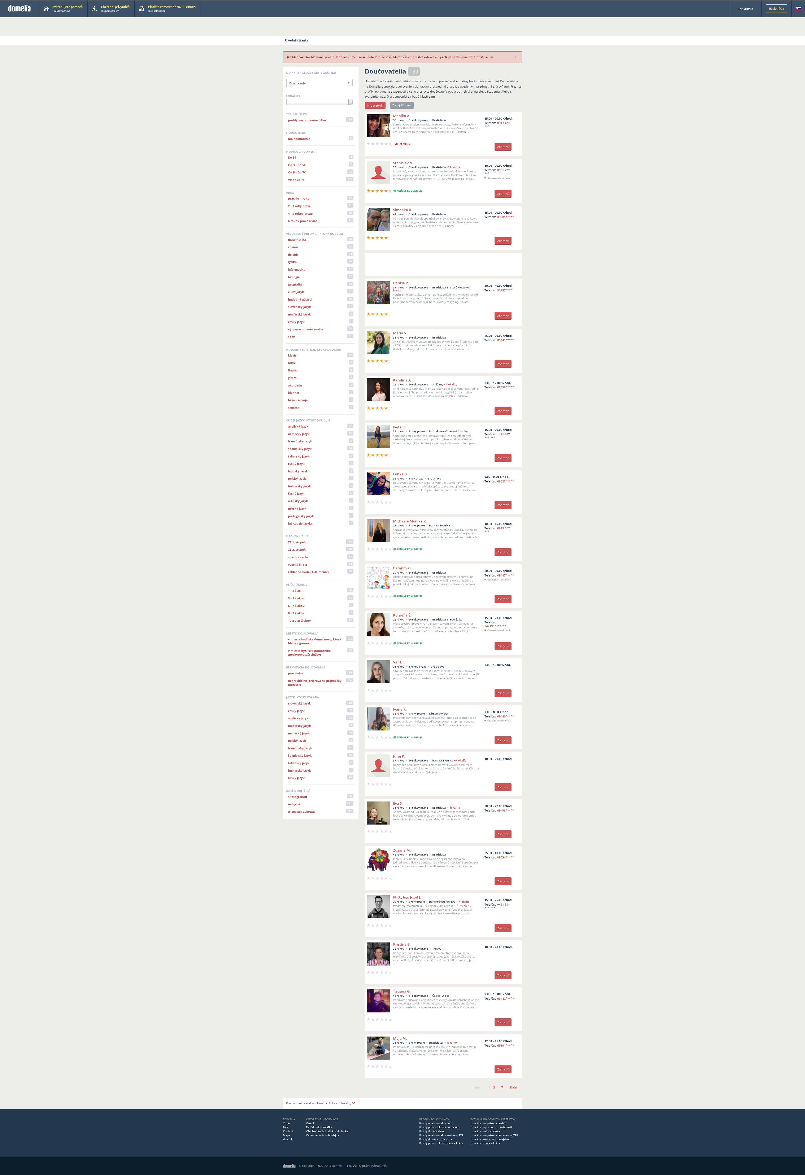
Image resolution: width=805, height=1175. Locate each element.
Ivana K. (400, 709)
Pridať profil (375, 105)
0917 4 (497, 124)
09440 (505, 716)
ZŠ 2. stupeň (297, 550)
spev (291, 337)
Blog (285, 1127)
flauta (292, 370)
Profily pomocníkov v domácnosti (440, 1127)
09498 (505, 387)
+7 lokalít (463, 902)
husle (292, 363)
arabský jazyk (298, 501)
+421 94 (497, 436)
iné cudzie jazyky (300, 523)
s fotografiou (297, 797)
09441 (505, 340)
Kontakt (288, 1131)
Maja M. (400, 1038)
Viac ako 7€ (296, 180)
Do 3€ (292, 157)
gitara (292, 378)
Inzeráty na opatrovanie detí (488, 1123)
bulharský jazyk (299, 486)
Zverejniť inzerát (402, 105)
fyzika (292, 262)
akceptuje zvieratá (301, 812)
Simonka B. (402, 209)
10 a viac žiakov (299, 621)
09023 (505, 481)
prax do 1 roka (298, 198)
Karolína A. (402, 380)
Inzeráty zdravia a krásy (485, 1143)
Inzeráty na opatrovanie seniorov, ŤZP (494, 1135)
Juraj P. (399, 756)
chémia (293, 247)
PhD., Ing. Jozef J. (407, 897)
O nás (286, 1123)
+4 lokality (450, 1042)
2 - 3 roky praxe (299, 206)
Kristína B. (402, 944)
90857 (504, 290)
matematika (297, 240)
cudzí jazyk (296, 292)
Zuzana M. (402, 850)
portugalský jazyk (301, 516)
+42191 (495, 626)
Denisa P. (401, 283)
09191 (505, 1045)
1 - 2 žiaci (294, 591)
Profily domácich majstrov (435, 1139)
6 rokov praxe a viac (302, 221)
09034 (505, 857)
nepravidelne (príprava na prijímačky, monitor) (315, 683)
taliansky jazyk (299, 456)
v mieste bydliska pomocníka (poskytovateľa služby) (309, 653)
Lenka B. (400, 474)
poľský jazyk (297, 479)
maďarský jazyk (299, 314)
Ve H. (397, 662)
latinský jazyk (298, 471)
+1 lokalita (453, 807)
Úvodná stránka (296, 40)
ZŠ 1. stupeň (297, 542)
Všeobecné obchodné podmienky (327, 1131)
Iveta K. (399, 427)
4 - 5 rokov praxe (300, 214)
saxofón (294, 408)
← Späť (476, 1087)
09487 (505, 575)
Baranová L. (403, 568)
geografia (295, 284)
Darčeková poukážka (319, 1127)
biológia (294, 277)
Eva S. (398, 803)
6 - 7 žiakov (296, 606)
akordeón (295, 385)
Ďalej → (515, 1087)
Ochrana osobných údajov (322, 1135)
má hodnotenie (299, 139)
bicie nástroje (298, 400)
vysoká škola (297, 565)
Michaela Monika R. (410, 521)
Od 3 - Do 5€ (297, 165)
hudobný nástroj (300, 299)
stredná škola (298, 557)
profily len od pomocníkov (307, 120)
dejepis (293, 255)
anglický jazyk (298, 426)
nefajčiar (294, 804)
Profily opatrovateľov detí (435, 1123)
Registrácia (776, 8)
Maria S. (400, 333)
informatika (296, 269)
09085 (505, 217)
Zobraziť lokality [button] (340, 1103)
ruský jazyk (296, 464)
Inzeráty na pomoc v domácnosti (491, 1127)
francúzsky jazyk (300, 441)
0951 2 (497, 172)
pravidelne (295, 673)
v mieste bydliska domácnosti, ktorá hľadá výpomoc (314, 641)
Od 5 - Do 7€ (297, 172)
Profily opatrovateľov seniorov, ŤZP (441, 1135)
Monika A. (401, 115)
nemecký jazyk (299, 434)
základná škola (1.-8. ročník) (308, 572)
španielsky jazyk (300, 449)
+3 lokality (450, 384)
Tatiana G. (402, 991)
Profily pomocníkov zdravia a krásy (441, 1143)
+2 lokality (453, 167)
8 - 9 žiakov (296, 613)
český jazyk (296, 322)
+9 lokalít (460, 760)
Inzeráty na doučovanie (485, 1131)
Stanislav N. (403, 162)
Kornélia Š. (402, 615)
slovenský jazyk (299, 307)
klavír (292, 355)
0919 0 (497, 530)
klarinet (293, 393)
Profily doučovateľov (432, 1131)
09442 (505, 998)
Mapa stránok (288, 1137)
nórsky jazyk (297, 509)
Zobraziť (503, 147)
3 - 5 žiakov (296, 598)
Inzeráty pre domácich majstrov (490, 1139)
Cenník (310, 1123)
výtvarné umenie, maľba (305, 329)
